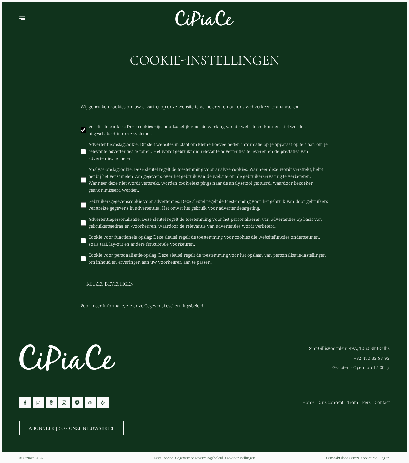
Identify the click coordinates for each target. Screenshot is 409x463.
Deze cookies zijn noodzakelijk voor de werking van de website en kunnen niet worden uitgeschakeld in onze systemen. (197, 130)
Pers (366, 402)
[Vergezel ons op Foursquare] (38, 402)
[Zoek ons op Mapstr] (77, 402)
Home (308, 402)
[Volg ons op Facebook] (25, 402)
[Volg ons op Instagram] (64, 402)
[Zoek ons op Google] (51, 402)
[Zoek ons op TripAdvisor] (90, 402)
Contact (382, 402)
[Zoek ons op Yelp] (103, 402)
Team (352, 402)
